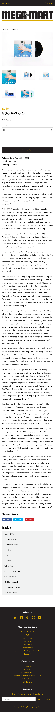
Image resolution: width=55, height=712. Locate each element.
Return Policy (27, 638)
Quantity (5, 135)
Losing (4, 258)
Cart (51, 3)
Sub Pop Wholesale (27, 679)
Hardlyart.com (27, 669)
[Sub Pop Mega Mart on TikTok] (27, 618)
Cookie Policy (27, 644)
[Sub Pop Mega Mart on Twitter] (15, 618)
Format (5, 125)
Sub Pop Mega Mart (34, 707)
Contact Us (27, 654)
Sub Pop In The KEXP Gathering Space (27, 675)
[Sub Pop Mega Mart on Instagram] (33, 618)
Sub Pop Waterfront (27, 672)
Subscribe (44, 699)
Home (4, 29)
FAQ (27, 635)
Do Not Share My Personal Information (27, 651)
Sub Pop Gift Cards (27, 632)
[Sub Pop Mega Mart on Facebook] (21, 618)
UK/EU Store (27, 682)
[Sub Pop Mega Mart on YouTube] (39, 618)
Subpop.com (27, 666)
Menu (7, 3)
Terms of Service (27, 647)
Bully (5, 109)
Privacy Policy (27, 641)
